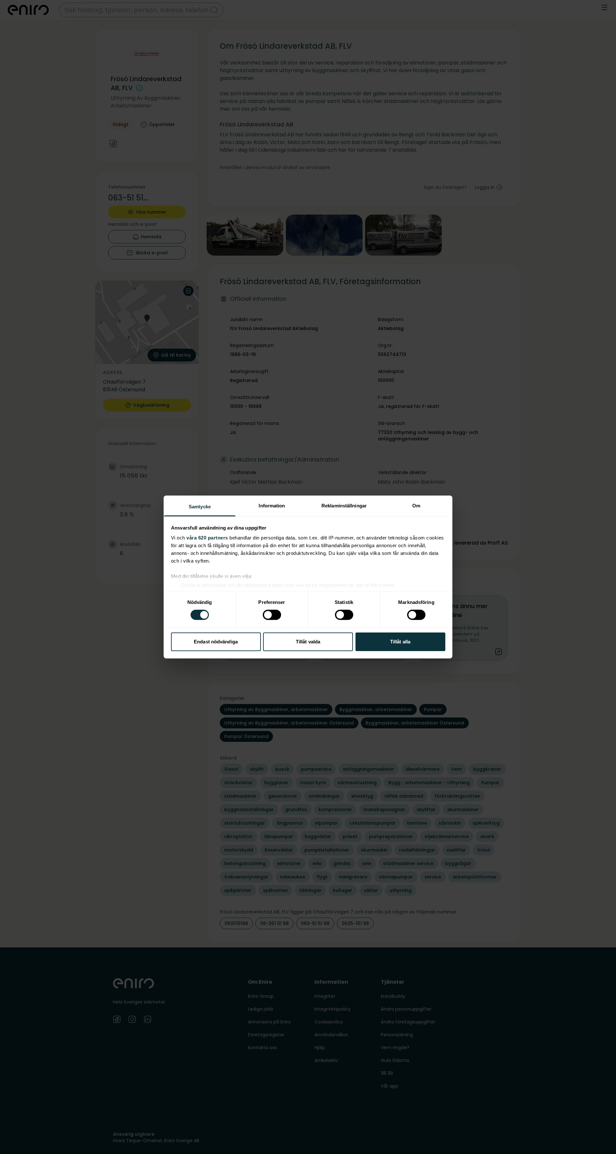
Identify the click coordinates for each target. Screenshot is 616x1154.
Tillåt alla (400, 641)
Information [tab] (272, 505)
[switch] (272, 615)
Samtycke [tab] (200, 506)
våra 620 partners (207, 537)
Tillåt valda (308, 641)
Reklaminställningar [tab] (344, 505)
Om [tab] (416, 505)
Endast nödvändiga (216, 641)
